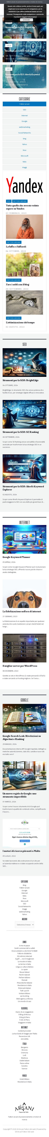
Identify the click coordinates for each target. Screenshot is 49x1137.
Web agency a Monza (24, 998)
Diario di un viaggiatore (24, 1012)
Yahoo (24, 914)
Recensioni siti (24, 1036)
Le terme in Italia (24, 964)
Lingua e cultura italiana (24, 966)
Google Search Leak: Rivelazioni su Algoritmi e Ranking (22, 737)
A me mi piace (24, 945)
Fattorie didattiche (24, 953)
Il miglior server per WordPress (20, 666)
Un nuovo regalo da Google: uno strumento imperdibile (19, 795)
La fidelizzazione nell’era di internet (22, 611)
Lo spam (24, 969)
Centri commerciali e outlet (24, 948)
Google (24, 890)
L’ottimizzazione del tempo (20, 322)
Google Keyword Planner (16, 557)
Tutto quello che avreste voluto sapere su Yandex (22, 207)
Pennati (24, 980)
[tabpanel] (24, 251)
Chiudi (26, 20)
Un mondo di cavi (24, 1001)
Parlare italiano (24, 977)
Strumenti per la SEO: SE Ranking (21, 432)
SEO (8, 201)
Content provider (24, 1031)
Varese (24, 1068)
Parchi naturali (24, 974)
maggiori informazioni (29, 17)
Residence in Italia (24, 985)
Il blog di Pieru (24, 1017)
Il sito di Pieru (24, 1019)
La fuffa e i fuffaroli (16, 247)
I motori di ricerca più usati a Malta (21, 851)
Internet (25, 893)
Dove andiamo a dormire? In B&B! (24, 951)
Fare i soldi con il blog (17, 284)
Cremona (24, 1052)
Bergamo (24, 1047)
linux (24, 898)
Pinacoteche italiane (24, 982)
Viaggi (24, 909)
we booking (24, 996)
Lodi (24, 1055)
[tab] (25, 104)
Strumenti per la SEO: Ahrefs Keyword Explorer (23, 488)
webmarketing (24, 911)
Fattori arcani (20, 201)
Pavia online (24, 1063)
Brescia (24, 1050)
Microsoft (24, 901)
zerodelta (24, 1039)
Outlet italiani (24, 1060)
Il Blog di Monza (25, 1014)
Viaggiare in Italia (24, 1022)
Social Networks (24, 906)
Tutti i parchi (24, 990)
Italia (24, 895)
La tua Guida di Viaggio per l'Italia (24, 1033)
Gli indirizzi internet (24, 956)
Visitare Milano (24, 993)
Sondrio (24, 1066)
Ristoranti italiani (24, 988)
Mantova (24, 1058)
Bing (24, 885)
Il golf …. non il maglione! (24, 958)
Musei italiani (25, 972)
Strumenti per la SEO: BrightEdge (21, 380)
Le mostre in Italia (24, 961)
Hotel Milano (24, 1079)
